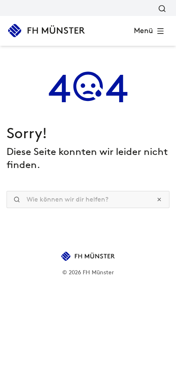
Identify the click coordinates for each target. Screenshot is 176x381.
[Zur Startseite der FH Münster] (46, 30)
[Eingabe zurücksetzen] (159, 199)
